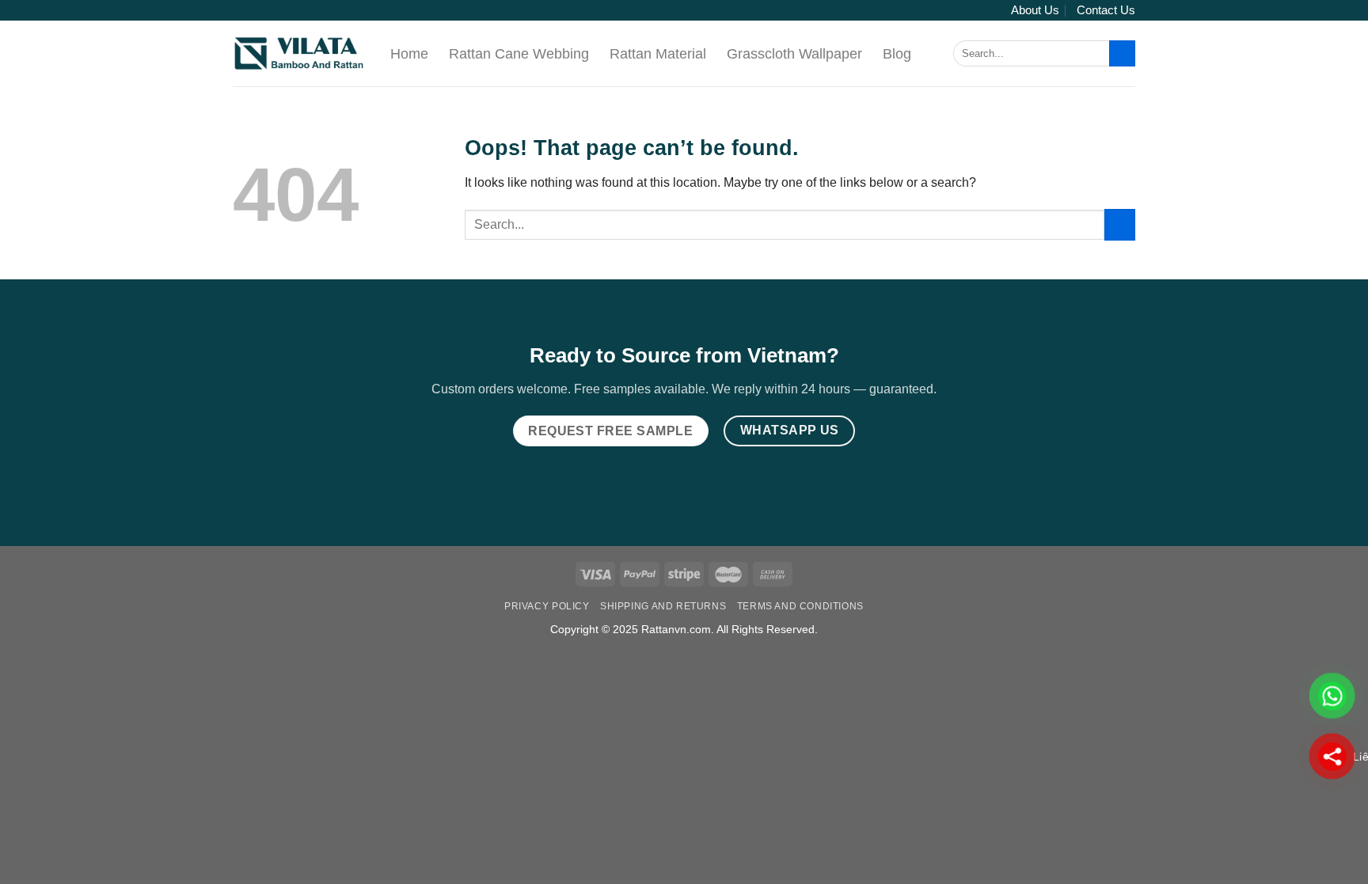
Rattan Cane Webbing (519, 54)
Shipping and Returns (663, 606)
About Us (1035, 10)
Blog (897, 54)
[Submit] (1122, 53)
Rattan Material (658, 54)
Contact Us (1106, 10)
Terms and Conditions (800, 606)
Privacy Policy (547, 606)
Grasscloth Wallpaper (794, 54)
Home (409, 54)
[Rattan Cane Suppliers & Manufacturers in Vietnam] (300, 53)
